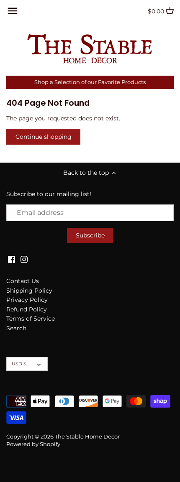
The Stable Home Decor (87, 437)
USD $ (19, 364)
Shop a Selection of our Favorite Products (90, 82)
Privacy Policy (27, 299)
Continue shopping (43, 136)
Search (16, 328)
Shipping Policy (29, 290)
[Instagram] (24, 259)
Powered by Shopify (33, 444)
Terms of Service (30, 318)
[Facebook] (11, 259)
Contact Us (22, 281)
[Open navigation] (12, 11)
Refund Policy (26, 309)
